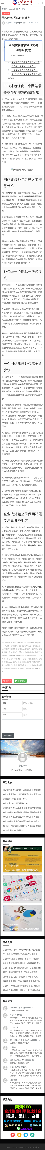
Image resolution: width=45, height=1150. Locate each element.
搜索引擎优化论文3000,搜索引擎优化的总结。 (22, 981)
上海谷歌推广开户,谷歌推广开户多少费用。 (21, 976)
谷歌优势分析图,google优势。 (15, 799)
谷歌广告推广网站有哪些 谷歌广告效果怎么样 (22, 967)
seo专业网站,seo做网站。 (13, 830)
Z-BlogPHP (19, 1147)
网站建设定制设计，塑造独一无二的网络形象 (21, 990)
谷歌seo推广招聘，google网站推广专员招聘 (21, 949)
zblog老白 (35, 1147)
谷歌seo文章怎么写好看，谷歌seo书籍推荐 (21, 958)
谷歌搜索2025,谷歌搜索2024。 (16, 803)
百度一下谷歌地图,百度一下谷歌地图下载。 (21, 972)
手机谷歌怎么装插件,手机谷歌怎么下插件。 (21, 954)
